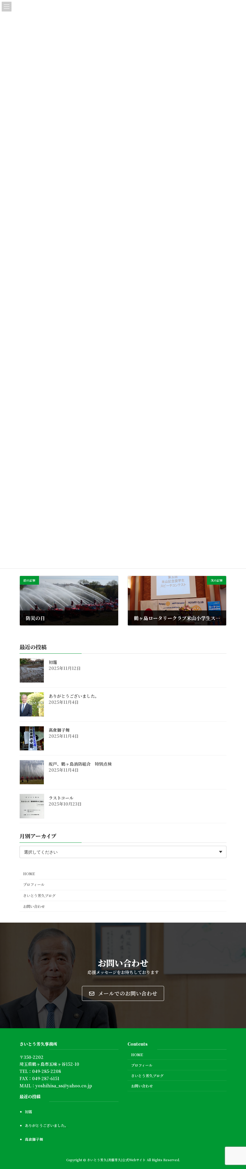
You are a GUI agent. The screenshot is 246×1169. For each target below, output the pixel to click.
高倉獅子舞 (59, 730)
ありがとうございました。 (74, 696)
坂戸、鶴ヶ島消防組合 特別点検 (80, 764)
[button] (123, 993)
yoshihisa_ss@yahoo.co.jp (63, 1086)
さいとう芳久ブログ (39, 895)
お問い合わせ (34, 906)
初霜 (53, 662)
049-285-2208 (46, 1071)
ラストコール (61, 798)
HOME (29, 874)
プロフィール (33, 884)
